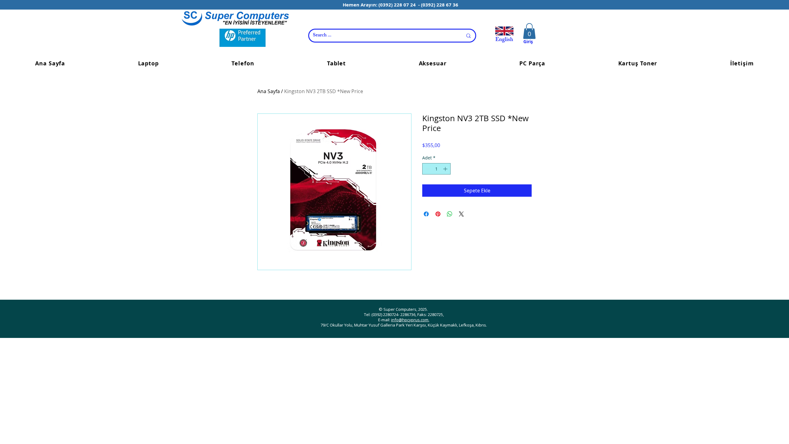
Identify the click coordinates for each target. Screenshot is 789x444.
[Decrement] (427, 168)
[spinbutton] (436, 168)
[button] (529, 31)
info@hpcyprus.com (409, 320)
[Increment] (446, 168)
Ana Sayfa (268, 91)
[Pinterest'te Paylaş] (438, 214)
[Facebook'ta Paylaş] (426, 214)
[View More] (235, 18)
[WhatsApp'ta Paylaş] (449, 214)
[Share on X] (461, 214)
